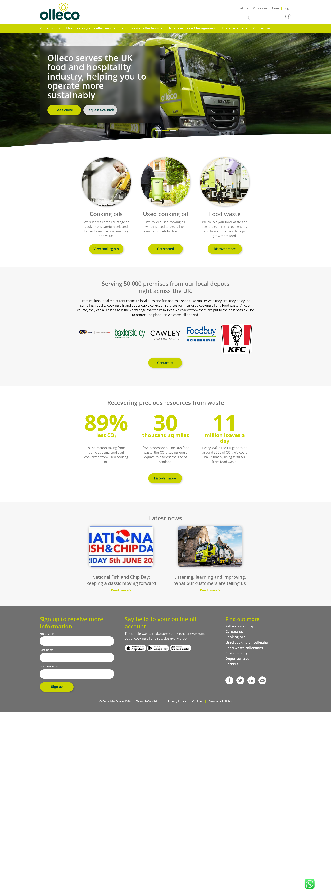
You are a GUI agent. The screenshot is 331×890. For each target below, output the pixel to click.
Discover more (225, 248)
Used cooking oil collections (89, 28)
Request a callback (100, 110)
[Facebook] (229, 681)
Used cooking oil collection (247, 642)
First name (47, 633)
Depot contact (237, 658)
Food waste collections (140, 28)
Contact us (260, 8)
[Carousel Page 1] (158, 130)
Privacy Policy (177, 701)
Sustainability (233, 28)
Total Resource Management (192, 28)
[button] (309, 884)
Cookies (197, 701)
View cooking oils (106, 248)
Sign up (57, 687)
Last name (46, 650)
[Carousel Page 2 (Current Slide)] (165, 130)
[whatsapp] (309, 884)
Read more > (121, 590)
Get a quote (64, 110)
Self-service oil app (240, 626)
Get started (165, 248)
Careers (231, 664)
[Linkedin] (251, 681)
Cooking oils (50, 28)
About (244, 8)
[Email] (262, 681)
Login (287, 8)
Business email (49, 666)
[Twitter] (240, 681)
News (275, 8)
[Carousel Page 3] (173, 130)
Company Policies (220, 701)
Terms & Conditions (149, 701)
